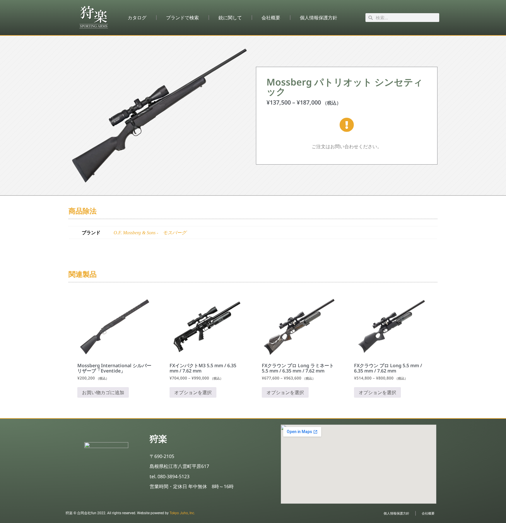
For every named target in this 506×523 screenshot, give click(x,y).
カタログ (137, 17)
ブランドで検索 (182, 17)
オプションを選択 (193, 392)
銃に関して (230, 17)
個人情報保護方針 (318, 17)
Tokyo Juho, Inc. (182, 513)
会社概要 (270, 17)
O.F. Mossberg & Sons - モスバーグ (150, 232)
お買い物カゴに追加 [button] (103, 392)
